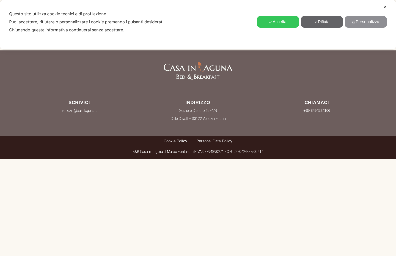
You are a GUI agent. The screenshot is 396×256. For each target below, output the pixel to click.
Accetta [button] (279, 21)
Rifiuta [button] (324, 21)
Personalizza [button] (367, 21)
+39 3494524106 (316, 110)
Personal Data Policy (214, 141)
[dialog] (198, 24)
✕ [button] (385, 7)
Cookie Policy (175, 141)
